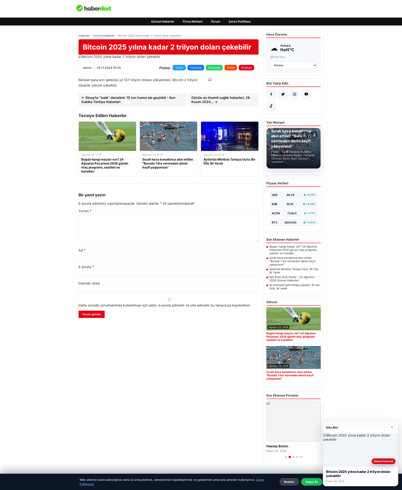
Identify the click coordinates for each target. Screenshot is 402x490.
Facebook (196, 67)
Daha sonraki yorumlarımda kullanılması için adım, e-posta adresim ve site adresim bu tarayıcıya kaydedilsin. (165, 305)
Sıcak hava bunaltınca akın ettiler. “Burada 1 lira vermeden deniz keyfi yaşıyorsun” (292, 261)
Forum (215, 21)
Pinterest (246, 67)
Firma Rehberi (193, 21)
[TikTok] (271, 106)
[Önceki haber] (305, 134)
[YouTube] (306, 94)
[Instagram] (294, 94)
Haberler (84, 35)
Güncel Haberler (162, 21)
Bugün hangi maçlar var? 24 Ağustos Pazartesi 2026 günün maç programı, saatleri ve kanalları (293, 250)
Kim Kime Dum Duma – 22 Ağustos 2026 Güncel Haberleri (291, 278)
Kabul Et (312, 482)
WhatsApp (214, 67)
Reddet (289, 482)
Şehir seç (277, 57)
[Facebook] (271, 94)
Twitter (179, 67)
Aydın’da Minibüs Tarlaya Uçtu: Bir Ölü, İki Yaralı (294, 270)
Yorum (85, 211)
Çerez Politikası (240, 21)
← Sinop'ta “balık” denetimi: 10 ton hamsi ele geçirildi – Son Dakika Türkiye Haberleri (128, 100)
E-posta (86, 267)
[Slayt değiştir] (286, 457)
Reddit (230, 67)
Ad (82, 250)
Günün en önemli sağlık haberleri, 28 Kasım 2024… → (220, 100)
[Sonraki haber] (313, 134)
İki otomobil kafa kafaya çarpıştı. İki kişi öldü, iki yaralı (294, 286)
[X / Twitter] (283, 94)
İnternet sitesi (89, 283)
